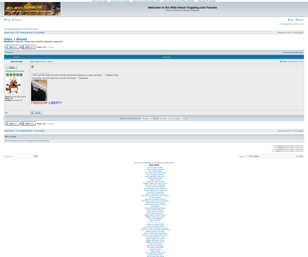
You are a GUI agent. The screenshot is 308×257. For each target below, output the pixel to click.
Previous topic (288, 52)
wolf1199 (39, 42)
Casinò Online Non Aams (155, 238)
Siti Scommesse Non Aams (155, 252)
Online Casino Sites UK (155, 210)
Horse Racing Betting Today (155, 208)
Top (6, 112)
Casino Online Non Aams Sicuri (155, 233)
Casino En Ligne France (155, 181)
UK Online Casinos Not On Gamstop (155, 195)
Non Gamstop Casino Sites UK (155, 188)
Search (301, 20)
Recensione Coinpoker (155, 245)
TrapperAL (19, 42)
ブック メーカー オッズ (155, 222)
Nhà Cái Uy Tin (155, 220)
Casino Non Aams (155, 244)
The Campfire (39, 32)
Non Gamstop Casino (155, 213)
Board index (9, 32)
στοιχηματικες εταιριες (155, 178)
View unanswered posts (13, 29)
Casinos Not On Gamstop (155, 187)
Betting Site (155, 206)
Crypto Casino (155, 251)
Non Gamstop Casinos (155, 169)
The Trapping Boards (24, 32)
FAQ (292, 20)
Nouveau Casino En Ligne (155, 237)
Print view (9, 52)
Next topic (299, 52)
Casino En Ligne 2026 (155, 224)
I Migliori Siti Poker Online (155, 242)
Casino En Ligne (155, 249)
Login (8, 20)
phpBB (145, 163)
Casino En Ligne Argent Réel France (155, 235)
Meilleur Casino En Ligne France (155, 183)
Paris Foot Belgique (155, 218)
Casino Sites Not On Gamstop (155, 190)
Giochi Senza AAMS (155, 254)
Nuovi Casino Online (155, 167)
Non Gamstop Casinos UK (155, 176)
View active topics (31, 29)
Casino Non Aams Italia (155, 211)
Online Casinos (155, 180)
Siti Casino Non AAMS (155, 247)
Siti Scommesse (155, 197)
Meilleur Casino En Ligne (155, 217)
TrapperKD (47, 42)
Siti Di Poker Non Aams (155, 256)
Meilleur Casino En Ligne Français (155, 228)
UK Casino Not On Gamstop (155, 185)
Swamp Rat (29, 42)
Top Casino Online (155, 171)
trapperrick (58, 42)
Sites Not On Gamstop (155, 192)
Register (17, 20)
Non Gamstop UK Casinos (155, 194)
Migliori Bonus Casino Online (155, 215)
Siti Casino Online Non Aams (155, 173)
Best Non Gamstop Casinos (155, 199)
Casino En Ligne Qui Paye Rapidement (155, 230)
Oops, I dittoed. (16, 39)
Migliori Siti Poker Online (155, 240)
